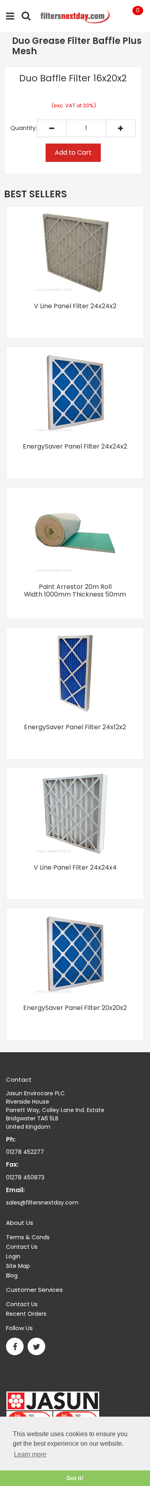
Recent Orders (26, 1314)
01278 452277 (25, 1152)
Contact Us (22, 1247)
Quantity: (23, 128)
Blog (12, 1275)
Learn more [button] (30, 1454)
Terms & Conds (28, 1237)
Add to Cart (73, 152)
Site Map (18, 1266)
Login (13, 1256)
